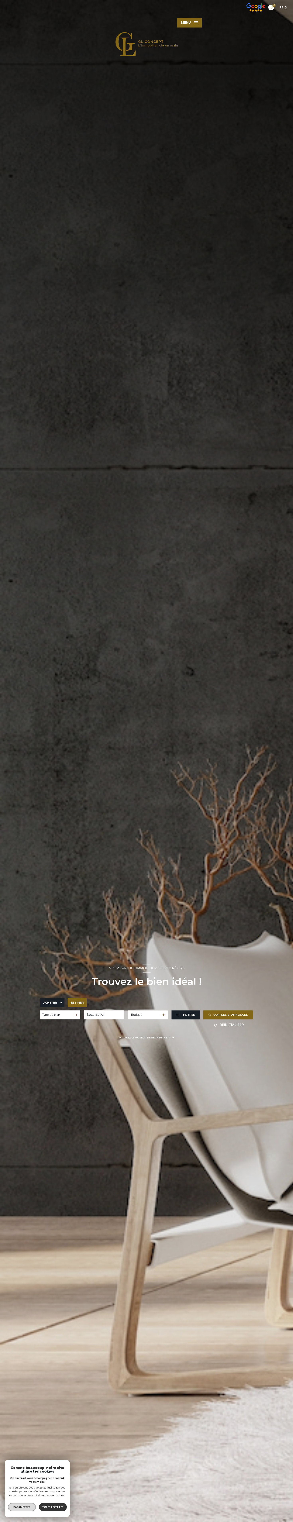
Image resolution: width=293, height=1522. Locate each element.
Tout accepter (52, 1507)
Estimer (77, 1002)
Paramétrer (22, 1507)
